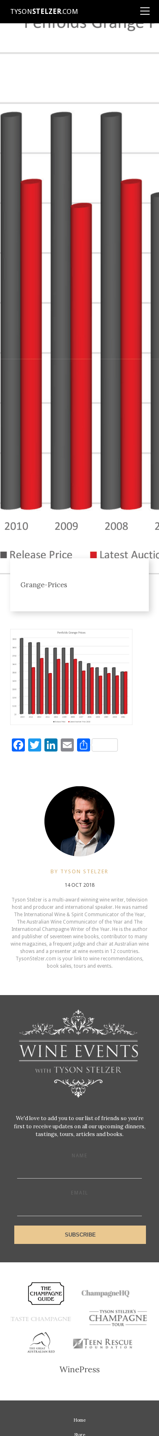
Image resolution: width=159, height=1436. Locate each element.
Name (80, 1156)
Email (79, 1193)
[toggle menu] (144, 8)
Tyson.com (44, 11)
